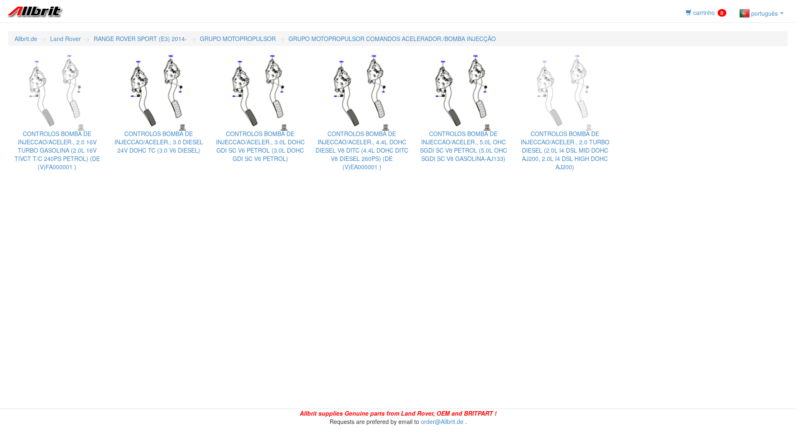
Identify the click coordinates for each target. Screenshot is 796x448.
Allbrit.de (26, 38)
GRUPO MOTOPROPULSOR (238, 38)
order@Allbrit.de (442, 421)
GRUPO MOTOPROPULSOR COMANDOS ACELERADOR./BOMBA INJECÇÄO (392, 38)
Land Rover (65, 38)
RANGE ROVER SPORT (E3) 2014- (140, 38)
